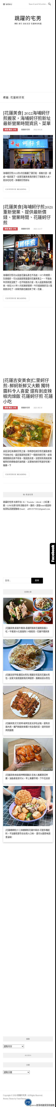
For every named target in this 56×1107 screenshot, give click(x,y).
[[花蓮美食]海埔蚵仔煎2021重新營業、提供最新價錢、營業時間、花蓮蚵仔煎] (28, 252)
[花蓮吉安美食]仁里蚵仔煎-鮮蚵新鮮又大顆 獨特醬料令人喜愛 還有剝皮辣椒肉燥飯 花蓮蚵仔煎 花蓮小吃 (28, 390)
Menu (9, 4)
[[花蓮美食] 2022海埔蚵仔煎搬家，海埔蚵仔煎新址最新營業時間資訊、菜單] (28, 151)
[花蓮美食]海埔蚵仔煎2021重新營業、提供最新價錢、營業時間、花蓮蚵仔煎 (28, 214)
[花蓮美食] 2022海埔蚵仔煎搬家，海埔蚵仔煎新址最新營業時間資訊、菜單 (27, 118)
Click (53, 553)
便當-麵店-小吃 (10, 129)
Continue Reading (16, 189)
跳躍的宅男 (28, 18)
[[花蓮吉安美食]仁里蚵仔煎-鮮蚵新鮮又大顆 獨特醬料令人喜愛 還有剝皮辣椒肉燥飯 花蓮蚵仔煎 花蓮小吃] (28, 430)
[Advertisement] (28, 62)
